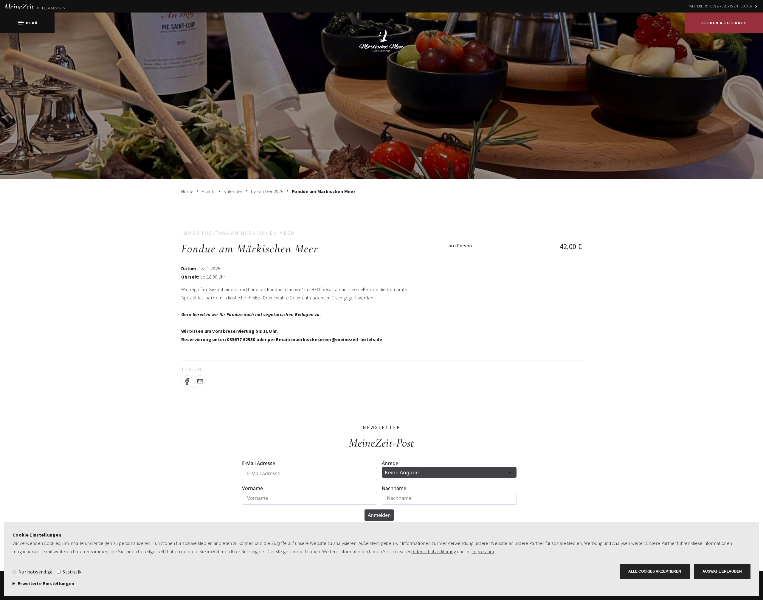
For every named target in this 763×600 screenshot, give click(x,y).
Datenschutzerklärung (433, 551)
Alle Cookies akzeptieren (654, 571)
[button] (27, 23)
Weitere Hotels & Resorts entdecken (721, 6)
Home (187, 191)
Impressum (483, 551)
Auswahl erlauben (722, 571)
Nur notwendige (35, 572)
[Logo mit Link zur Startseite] (381, 38)
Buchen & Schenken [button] (723, 23)
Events (208, 191)
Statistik (72, 572)
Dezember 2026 (267, 191)
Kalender (233, 191)
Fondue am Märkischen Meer (323, 191)
